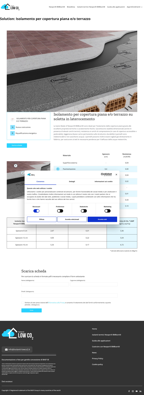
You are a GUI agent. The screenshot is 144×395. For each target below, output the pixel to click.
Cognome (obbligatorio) (77, 280)
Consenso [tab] (40, 181)
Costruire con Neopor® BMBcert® (106, 346)
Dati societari (7, 381)
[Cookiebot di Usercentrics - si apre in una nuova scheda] (102, 174)
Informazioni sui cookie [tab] (104, 181)
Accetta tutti (102, 219)
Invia (31, 310)
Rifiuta (41, 219)
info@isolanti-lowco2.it (19, 349)
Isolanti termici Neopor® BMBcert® (91, 7)
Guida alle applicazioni (116, 7)
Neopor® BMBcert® (57, 7)
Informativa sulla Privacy (56, 303)
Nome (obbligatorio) (27, 280)
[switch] (60, 211)
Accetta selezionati (72, 219)
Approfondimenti (133, 7)
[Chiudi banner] (116, 174)
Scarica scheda (17, 145)
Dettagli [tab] (72, 181)
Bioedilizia (71, 7)
